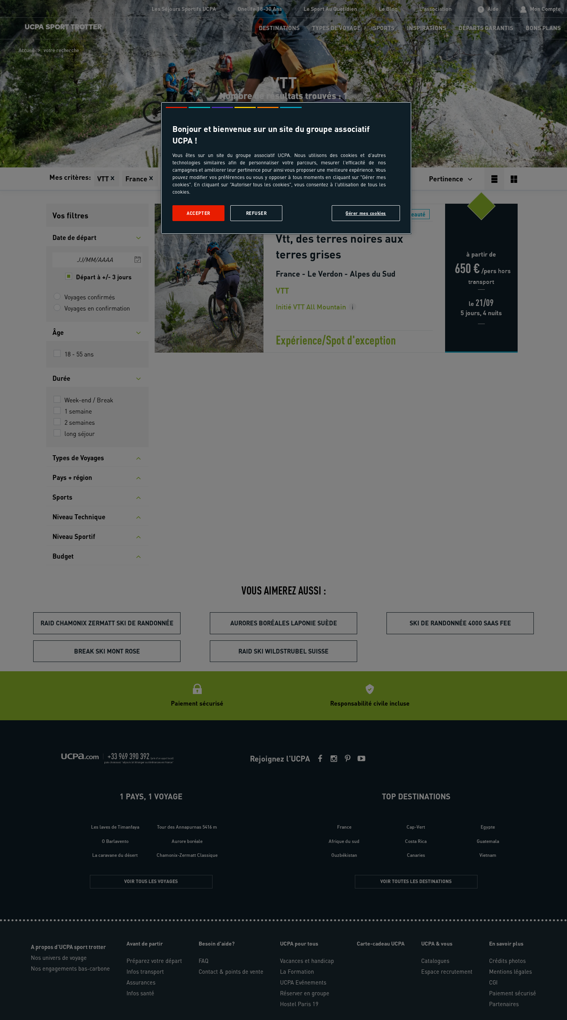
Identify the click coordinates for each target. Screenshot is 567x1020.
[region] (286, 168)
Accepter (198, 213)
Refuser (256, 213)
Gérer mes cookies (366, 213)
